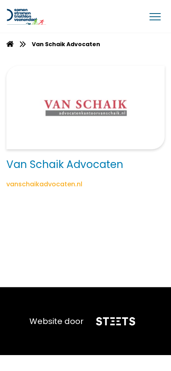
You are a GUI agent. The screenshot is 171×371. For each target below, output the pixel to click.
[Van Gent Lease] (44, 16)
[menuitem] (10, 44)
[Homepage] (10, 45)
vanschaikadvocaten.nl (44, 184)
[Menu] (155, 16)
